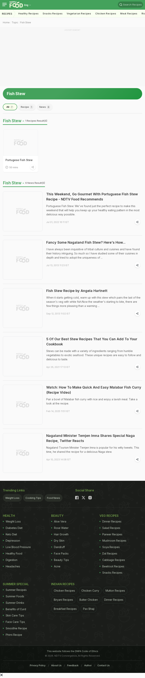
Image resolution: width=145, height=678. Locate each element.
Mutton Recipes (115, 590)
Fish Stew (25, 22)
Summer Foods (15, 596)
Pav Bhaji (88, 608)
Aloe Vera (60, 521)
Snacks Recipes (52, 13)
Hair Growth (61, 534)
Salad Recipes (111, 527)
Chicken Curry (90, 590)
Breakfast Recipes (65, 608)
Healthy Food (14, 553)
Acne (57, 566)
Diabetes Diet (14, 527)
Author (88, 665)
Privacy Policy (38, 665)
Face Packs (61, 553)
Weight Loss (12, 497)
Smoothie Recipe (16, 628)
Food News (53, 497)
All (9, 106)
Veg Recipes (109, 516)
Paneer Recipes (112, 534)
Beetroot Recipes (113, 566)
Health (9, 516)
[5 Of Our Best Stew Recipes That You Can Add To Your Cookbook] (22, 356)
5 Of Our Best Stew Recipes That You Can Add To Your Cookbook (91, 341)
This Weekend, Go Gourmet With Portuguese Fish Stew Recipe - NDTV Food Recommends (92, 196)
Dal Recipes (109, 553)
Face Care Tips (15, 621)
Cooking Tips (33, 497)
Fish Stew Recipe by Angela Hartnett (76, 291)
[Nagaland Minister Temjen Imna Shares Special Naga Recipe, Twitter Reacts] (22, 453)
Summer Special (16, 584)
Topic (15, 22)
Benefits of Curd (16, 609)
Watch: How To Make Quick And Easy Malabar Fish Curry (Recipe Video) (93, 389)
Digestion (11, 559)
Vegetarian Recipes (79, 13)
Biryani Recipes (63, 599)
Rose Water (61, 527)
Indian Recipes (63, 584)
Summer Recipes (16, 589)
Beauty (57, 516)
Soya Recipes (111, 547)
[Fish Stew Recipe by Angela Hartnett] (22, 308)
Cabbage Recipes (113, 559)
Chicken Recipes (105, 13)
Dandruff (59, 547)
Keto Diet (11, 534)
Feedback (73, 665)
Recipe (26, 106)
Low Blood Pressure (18, 547)
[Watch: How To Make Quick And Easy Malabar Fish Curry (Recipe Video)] (22, 405)
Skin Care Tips (15, 615)
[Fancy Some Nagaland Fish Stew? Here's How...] (22, 260)
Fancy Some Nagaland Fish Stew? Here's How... (86, 242)
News (44, 106)
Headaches (13, 566)
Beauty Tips (61, 559)
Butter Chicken (88, 599)
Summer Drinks (15, 602)
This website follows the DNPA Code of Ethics (72, 651)
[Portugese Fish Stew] (20, 143)
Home (6, 22)
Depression (13, 540)
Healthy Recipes (28, 13)
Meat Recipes (128, 13)
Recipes (7, 13)
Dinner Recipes (111, 521)
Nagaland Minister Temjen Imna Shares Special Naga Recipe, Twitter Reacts (90, 438)
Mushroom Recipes (114, 540)
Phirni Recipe (14, 634)
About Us (56, 665)
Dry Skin (59, 540)
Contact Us (103, 665)
